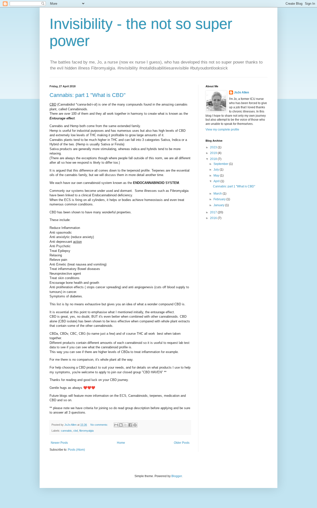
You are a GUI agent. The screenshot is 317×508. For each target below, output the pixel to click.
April (216, 181)
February (219, 199)
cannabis (66, 430)
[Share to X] (125, 424)
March (218, 193)
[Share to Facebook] (130, 424)
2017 (214, 212)
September (221, 164)
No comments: (99, 424)
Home (121, 442)
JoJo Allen (241, 92)
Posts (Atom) (76, 449)
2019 (214, 153)
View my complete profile (222, 129)
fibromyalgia (86, 430)
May (216, 175)
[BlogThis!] (120, 424)
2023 (214, 147)
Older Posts (181, 442)
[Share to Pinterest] (134, 424)
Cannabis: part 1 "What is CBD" (88, 95)
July (216, 169)
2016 (214, 218)
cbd (75, 430)
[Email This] (116, 424)
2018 (214, 159)
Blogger (176, 476)
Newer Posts (59, 442)
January (219, 205)
